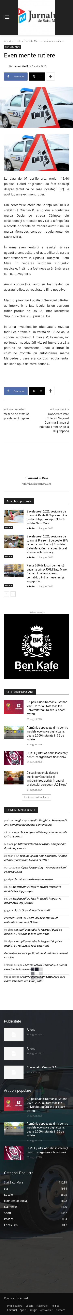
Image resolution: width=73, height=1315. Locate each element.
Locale (17, 41)
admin (31, 528)
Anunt (31, 1029)
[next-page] (13, 594)
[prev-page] (6, 594)
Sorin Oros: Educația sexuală (32, 910)
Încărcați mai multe (35, 797)
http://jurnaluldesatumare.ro (36, 483)
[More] (50, 76)
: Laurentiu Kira (22, 66)
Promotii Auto (13, 918)
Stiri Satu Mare (32, 41)
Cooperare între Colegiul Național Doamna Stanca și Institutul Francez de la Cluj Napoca (54, 422)
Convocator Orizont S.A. (42, 1067)
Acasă (7, 41)
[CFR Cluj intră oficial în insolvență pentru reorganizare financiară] (14, 758)
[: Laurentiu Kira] (6, 66)
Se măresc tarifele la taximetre (33, 879)
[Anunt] (14, 1034)
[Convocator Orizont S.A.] (14, 1072)
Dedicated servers (15, 953)
